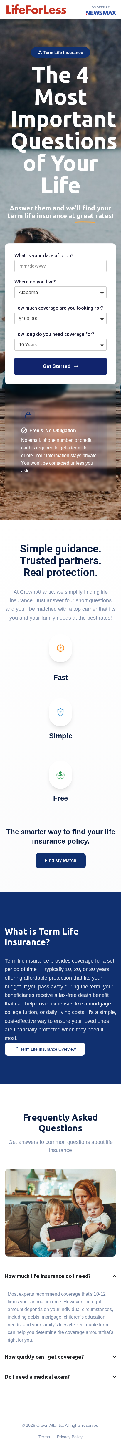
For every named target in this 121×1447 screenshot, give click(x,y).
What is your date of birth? (43, 255)
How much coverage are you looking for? (58, 308)
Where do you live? (35, 281)
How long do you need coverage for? (54, 334)
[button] (60, 52)
